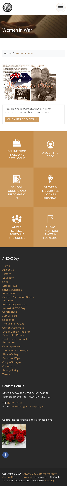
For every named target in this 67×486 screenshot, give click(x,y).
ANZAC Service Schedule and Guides (17, 233)
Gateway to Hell (11, 346)
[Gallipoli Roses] (14, 435)
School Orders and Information (17, 193)
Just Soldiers (9, 315)
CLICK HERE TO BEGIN (22, 119)
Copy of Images (11, 362)
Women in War (24, 53)
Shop (5, 281)
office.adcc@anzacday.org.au (27, 406)
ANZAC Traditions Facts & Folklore (50, 233)
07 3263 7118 (14, 403)
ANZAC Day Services (14, 304)
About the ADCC (50, 154)
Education (8, 277)
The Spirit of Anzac (13, 323)
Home (8, 53)
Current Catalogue (13, 327)
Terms (6, 374)
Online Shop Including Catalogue (16, 155)
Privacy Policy (10, 370)
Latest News (9, 285)
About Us (8, 269)
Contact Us (9, 366)
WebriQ (49, 480)
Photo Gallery (10, 354)
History (6, 273)
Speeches (8, 319)
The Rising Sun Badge (15, 350)
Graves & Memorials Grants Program (50, 193)
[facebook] (5, 454)
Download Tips (11, 358)
